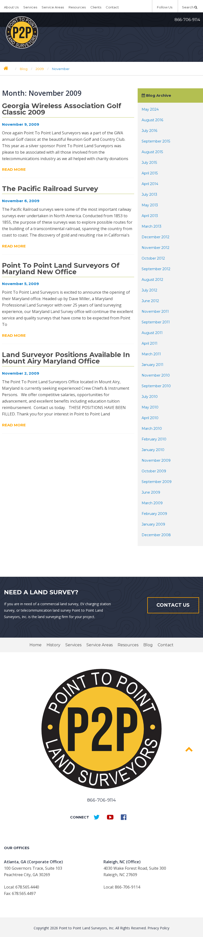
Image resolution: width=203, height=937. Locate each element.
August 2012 (152, 279)
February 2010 (154, 439)
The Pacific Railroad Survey (50, 189)
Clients (95, 7)
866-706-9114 (187, 19)
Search (188, 7)
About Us (11, 7)
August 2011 (152, 333)
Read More (14, 169)
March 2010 (152, 428)
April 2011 (149, 343)
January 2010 (153, 450)
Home (35, 645)
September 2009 (157, 482)
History (53, 645)
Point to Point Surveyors (22, 32)
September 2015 (156, 141)
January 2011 (152, 364)
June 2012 (150, 301)
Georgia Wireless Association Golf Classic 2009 (61, 109)
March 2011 (151, 354)
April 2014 (150, 184)
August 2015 (152, 152)
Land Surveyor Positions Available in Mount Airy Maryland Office (66, 358)
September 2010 (156, 386)
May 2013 (150, 205)
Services (30, 7)
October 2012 (153, 258)
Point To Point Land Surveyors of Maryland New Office (61, 268)
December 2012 (155, 237)
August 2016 (152, 120)
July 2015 (149, 162)
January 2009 (153, 524)
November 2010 (156, 375)
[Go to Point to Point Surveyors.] (5, 68)
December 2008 (156, 535)
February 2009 (154, 513)
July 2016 (149, 130)
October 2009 (154, 471)
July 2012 (149, 290)
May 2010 (150, 407)
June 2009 (151, 492)
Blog (148, 645)
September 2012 (156, 269)
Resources (77, 7)
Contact (112, 7)
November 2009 (156, 460)
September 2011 (156, 322)
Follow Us (165, 7)
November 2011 (155, 311)
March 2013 (151, 226)
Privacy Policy (158, 928)
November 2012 (155, 247)
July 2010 (150, 396)
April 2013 (150, 216)
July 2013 (149, 194)
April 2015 (150, 173)
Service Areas (53, 7)
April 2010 (150, 418)
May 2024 (150, 109)
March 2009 (152, 503)
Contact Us (173, 605)
